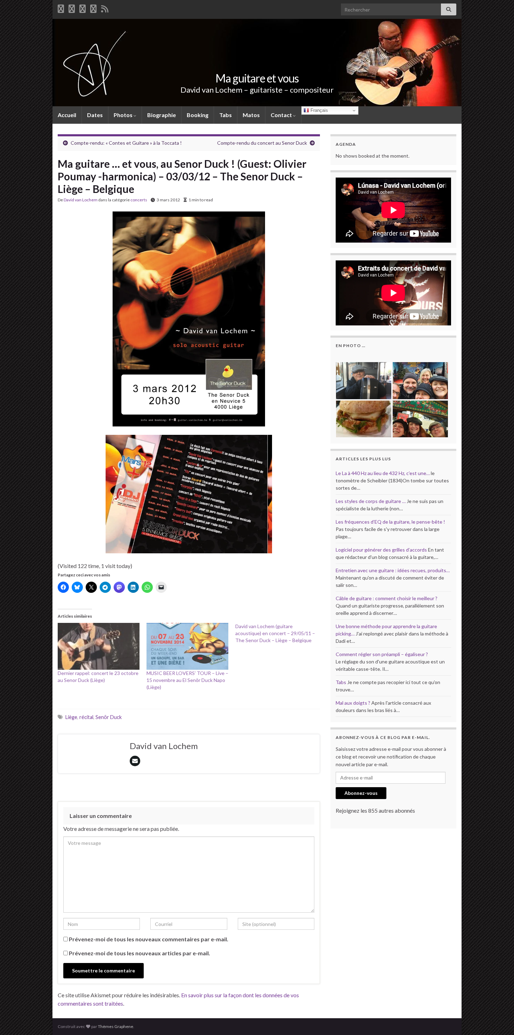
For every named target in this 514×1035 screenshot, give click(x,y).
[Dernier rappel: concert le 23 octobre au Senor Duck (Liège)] (99, 646)
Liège (71, 717)
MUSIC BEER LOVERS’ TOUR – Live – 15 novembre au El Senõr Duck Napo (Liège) (187, 680)
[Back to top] (498, 1019)
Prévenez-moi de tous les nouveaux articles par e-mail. (139, 953)
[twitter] (72, 7)
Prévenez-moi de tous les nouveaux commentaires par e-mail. (148, 939)
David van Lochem (81, 199)
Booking (197, 115)
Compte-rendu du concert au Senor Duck (262, 143)
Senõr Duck (108, 717)
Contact (282, 115)
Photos (124, 115)
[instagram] (93, 7)
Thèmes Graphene (115, 1026)
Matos (251, 115)
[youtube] (82, 7)
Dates (95, 115)
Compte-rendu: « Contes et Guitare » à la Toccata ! (126, 143)
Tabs (225, 115)
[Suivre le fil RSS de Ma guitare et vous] (104, 7)
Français (318, 110)
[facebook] (61, 7)
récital (86, 717)
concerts (138, 199)
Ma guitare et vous (257, 78)
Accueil (67, 115)
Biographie (161, 115)
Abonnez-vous (361, 793)
